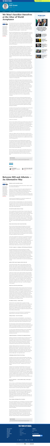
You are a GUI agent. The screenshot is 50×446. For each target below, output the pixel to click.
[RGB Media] (25, 443)
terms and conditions (22, 428)
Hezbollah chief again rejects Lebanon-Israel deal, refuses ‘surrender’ (44, 40)
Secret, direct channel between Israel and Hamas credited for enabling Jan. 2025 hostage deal (41, 29)
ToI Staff (42, 31)
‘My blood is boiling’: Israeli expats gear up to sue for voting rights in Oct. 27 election (44, 50)
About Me (14, 11)
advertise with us (22, 432)
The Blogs (10, 3)
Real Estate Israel (9, 433)
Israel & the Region (9, 428)
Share (4, 24)
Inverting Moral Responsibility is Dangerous (16, 168)
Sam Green (13, 5)
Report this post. (4, 196)
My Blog (10, 11)
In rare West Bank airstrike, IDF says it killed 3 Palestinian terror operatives (44, 35)
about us (21, 431)
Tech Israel (8, 432)
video (7, 437)
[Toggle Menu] (1, 1)
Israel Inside (8, 431)
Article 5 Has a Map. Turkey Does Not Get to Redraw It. (28, 168)
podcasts (8, 436)
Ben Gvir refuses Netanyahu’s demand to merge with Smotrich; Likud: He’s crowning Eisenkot (44, 45)
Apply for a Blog (45, 11)
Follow (11, 7)
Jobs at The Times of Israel (23, 433)
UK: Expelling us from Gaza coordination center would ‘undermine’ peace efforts (44, 56)
